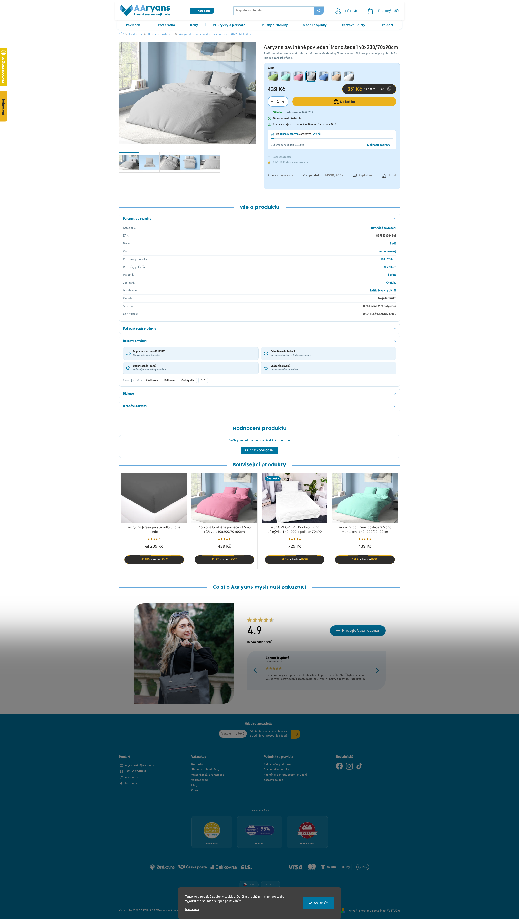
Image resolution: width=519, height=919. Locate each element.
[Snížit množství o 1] (272, 101)
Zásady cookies (273, 780)
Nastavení (192, 909)
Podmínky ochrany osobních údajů (285, 774)
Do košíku (347, 102)
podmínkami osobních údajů (270, 735)
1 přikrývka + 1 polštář (383, 290)
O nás (194, 790)
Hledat (319, 11)
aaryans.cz (132, 777)
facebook (131, 783)
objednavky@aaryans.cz (140, 765)
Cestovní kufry (353, 25)
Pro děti (386, 25)
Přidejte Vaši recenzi (360, 631)
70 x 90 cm (390, 267)
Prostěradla (165, 25)
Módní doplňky (315, 25)
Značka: (280, 175)
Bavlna (392, 274)
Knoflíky (391, 282)
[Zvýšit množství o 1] (283, 101)
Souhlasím (321, 903)
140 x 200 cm (388, 259)
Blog (194, 785)
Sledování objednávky (205, 769)
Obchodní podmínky (276, 769)
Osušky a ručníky (274, 25)
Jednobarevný (387, 251)
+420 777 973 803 (135, 771)
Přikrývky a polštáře (229, 25)
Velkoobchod (199, 780)
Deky (194, 25)
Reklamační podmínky (278, 764)
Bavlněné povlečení (383, 228)
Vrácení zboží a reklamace (207, 774)
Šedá (393, 243)
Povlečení (134, 25)
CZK (268, 884)
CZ (249, 884)
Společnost (386, 910)
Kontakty (197, 764)
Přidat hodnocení (259, 450)
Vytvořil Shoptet (358, 910)
